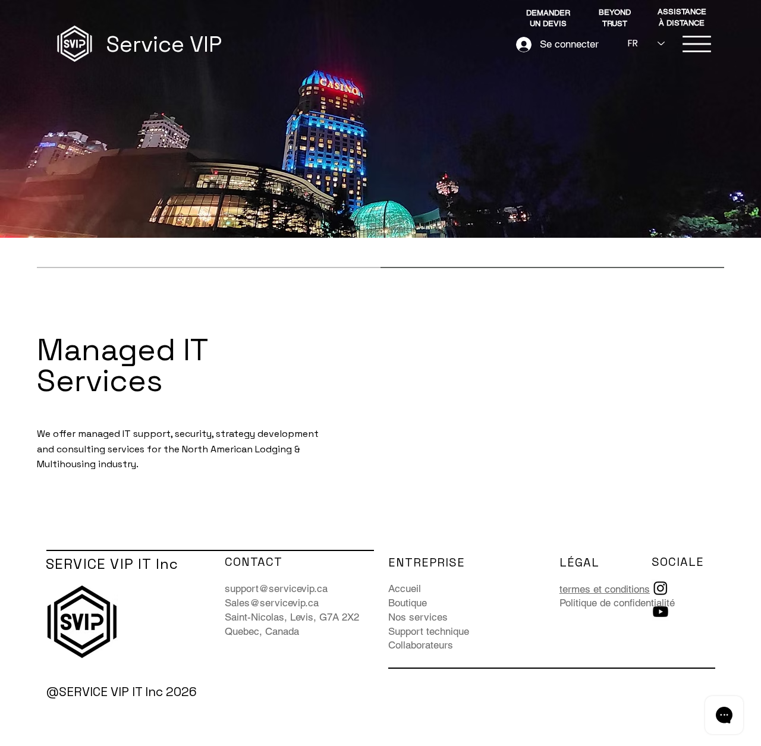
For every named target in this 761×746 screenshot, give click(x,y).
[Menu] (697, 44)
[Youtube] (660, 612)
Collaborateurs (420, 645)
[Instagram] (660, 588)
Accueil (404, 588)
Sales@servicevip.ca (272, 603)
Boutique (407, 603)
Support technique (428, 631)
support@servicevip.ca (276, 588)
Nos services (418, 617)
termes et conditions (604, 589)
